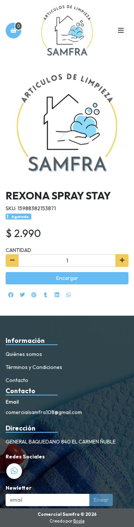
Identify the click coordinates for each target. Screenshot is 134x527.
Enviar (101, 499)
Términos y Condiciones (34, 367)
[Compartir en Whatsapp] (68, 295)
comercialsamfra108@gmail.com (44, 412)
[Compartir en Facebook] (11, 295)
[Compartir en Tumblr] (45, 295)
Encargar (67, 278)
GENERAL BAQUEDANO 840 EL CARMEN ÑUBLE (61, 441)
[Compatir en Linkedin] (57, 295)
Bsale (78, 521)
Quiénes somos (24, 354)
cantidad (18, 250)
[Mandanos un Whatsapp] (14, 471)
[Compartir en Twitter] (22, 295)
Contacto (17, 380)
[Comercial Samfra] (67, 31)
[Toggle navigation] (120, 30)
